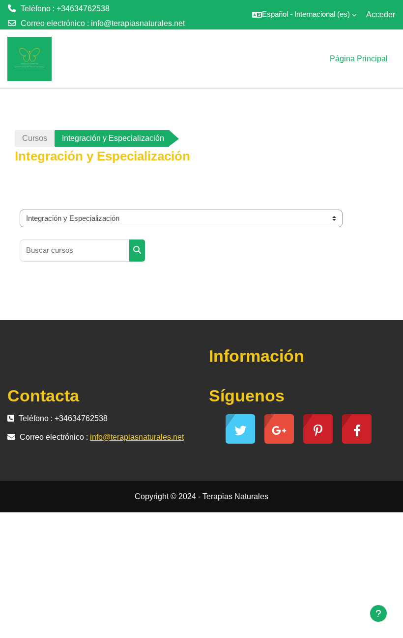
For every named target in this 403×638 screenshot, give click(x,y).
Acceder (380, 14)
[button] (304, 14)
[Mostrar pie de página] (378, 613)
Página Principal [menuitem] (359, 58)
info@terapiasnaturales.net (138, 23)
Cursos (34, 138)
